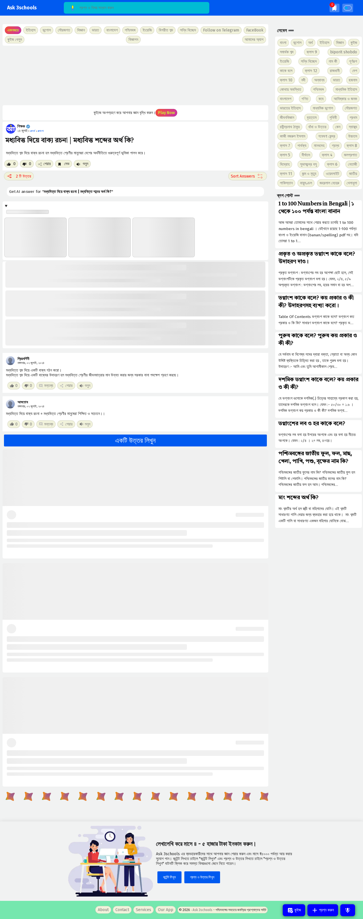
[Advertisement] (135, 75)
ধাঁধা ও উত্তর (317, 127)
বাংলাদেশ (285, 98)
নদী (303, 80)
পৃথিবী (333, 117)
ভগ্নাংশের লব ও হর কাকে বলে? (311, 424)
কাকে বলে (286, 70)
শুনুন (85, 163)
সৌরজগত (351, 108)
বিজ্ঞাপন (133, 39)
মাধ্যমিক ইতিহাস (346, 89)
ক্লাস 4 (327, 155)
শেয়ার (47, 163)
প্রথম (353, 117)
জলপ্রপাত (350, 155)
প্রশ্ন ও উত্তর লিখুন (202, 877)
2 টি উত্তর (23, 176)
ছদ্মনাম (353, 80)
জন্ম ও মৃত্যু (309, 173)
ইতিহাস (324, 42)
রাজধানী (335, 70)
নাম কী (333, 61)
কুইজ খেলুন (14, 39)
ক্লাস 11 (286, 173)
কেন (337, 127)
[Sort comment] (247, 176)
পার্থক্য (301, 145)
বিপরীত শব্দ (166, 30)
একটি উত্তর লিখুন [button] (135, 440)
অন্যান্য (319, 80)
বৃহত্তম (311, 117)
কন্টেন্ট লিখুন (169, 877)
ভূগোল (297, 42)
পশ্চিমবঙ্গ (130, 30)
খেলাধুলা (352, 183)
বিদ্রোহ (285, 164)
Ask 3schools (22, 8)
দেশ (354, 70)
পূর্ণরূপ (353, 61)
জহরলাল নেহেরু (329, 183)
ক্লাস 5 (285, 155)
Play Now (166, 112)
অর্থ (310, 42)
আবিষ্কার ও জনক (345, 98)
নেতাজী (352, 164)
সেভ (66, 163)
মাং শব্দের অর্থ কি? (298, 498)
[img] (334, 7)
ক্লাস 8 (352, 145)
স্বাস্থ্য (353, 127)
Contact (122, 909)
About (103, 909)
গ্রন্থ (335, 145)
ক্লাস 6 (332, 164)
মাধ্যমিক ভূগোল (323, 108)
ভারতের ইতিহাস (290, 108)
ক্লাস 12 (311, 70)
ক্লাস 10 (286, 80)
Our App (165, 909)
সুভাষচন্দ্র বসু (308, 164)
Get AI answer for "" (61, 191)
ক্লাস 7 (285, 145)
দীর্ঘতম (306, 155)
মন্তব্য (48, 385)
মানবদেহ (319, 145)
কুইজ (354, 42)
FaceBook (254, 30)
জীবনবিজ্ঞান (287, 117)
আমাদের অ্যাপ (254, 39)
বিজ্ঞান (340, 42)
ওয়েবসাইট (332, 173)
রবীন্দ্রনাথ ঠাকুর (290, 127)
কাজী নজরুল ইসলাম (292, 136)
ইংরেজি (147, 30)
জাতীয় (353, 173)
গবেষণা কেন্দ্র (326, 136)
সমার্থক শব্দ (287, 52)
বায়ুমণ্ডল (306, 183)
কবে (321, 98)
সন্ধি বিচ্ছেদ (188, 30)
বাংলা (283, 42)
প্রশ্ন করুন (326, 910)
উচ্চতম (352, 136)
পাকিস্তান (286, 183)
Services (143, 909)
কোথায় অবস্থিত (290, 89)
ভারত (336, 80)
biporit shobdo (343, 52)
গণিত (304, 98)
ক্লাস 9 (312, 52)
